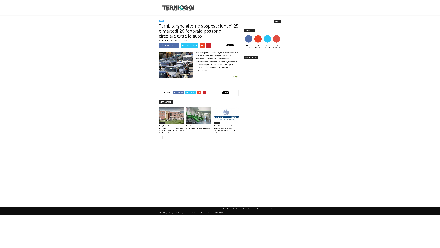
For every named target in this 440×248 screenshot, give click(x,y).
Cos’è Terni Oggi (228, 209)
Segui (258, 36)
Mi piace (249, 36)
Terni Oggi (164, 40)
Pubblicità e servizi (249, 209)
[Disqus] (199, 173)
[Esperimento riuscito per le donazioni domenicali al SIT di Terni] (198, 115)
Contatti (238, 209)
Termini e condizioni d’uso (265, 209)
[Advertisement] (239, 8)
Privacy (279, 209)
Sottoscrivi (276, 36)
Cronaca (162, 20)
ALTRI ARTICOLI (165, 102)
